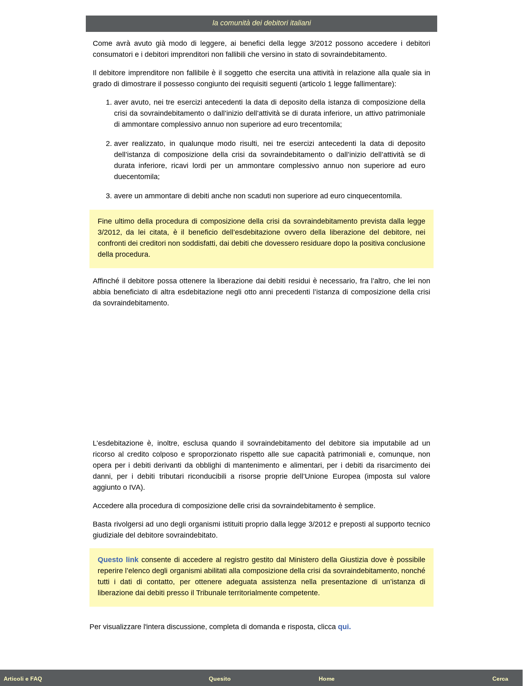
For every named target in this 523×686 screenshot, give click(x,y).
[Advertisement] (261, 373)
